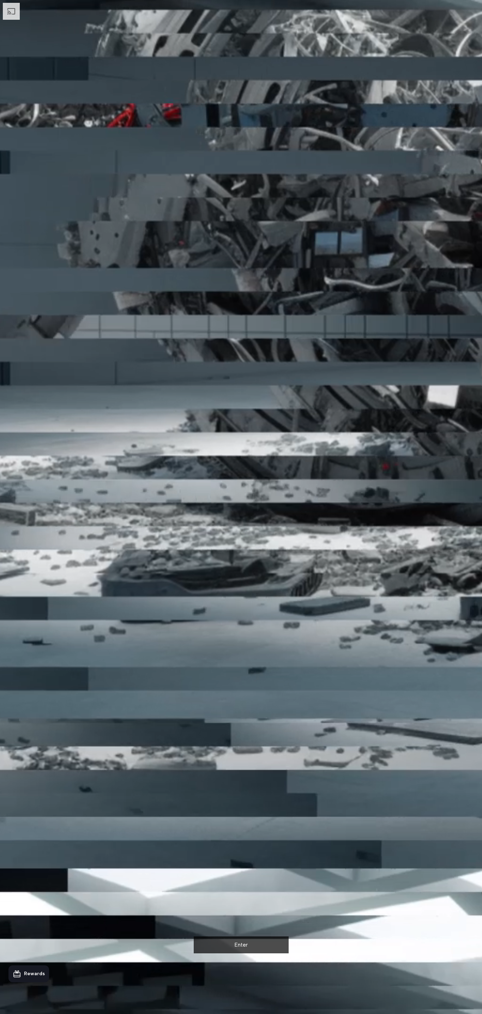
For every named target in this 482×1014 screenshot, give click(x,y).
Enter (241, 945)
